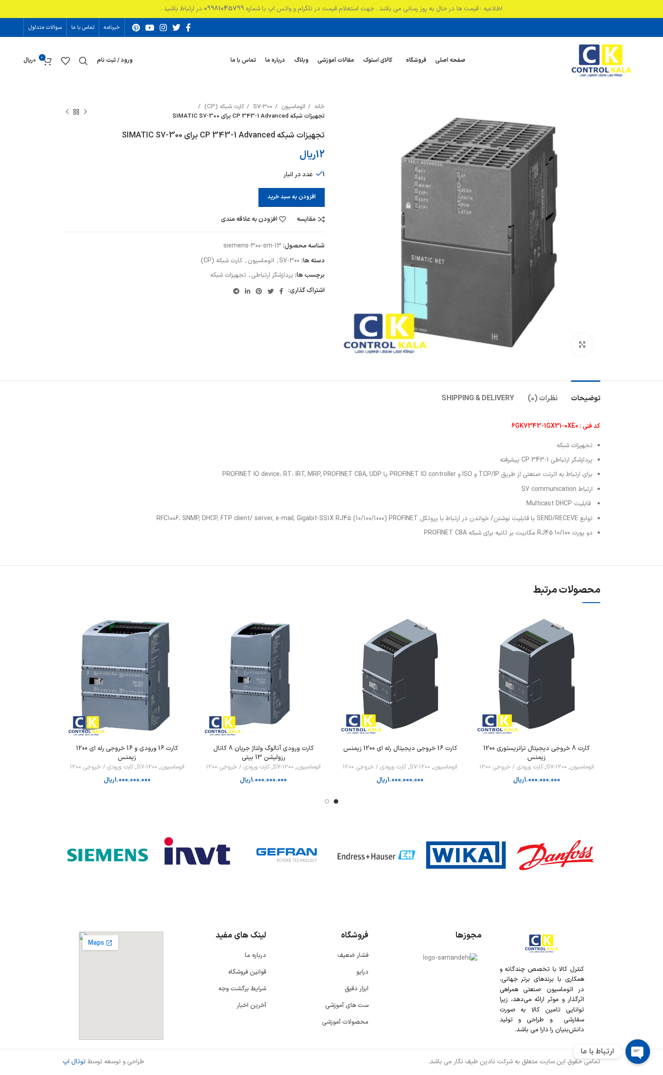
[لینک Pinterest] (136, 27)
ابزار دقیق (356, 988)
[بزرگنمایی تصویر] (582, 344)
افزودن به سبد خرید (291, 196)
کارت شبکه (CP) (223, 106)
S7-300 (261, 106)
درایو (362, 972)
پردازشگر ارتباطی (272, 275)
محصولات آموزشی (345, 1022)
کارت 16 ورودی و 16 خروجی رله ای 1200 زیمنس (127, 753)
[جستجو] (83, 61)
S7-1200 (556, 767)
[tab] (585, 394)
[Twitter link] (176, 27)
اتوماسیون (292, 106)
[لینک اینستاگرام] (163, 27)
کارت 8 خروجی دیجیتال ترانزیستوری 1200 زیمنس (536, 753)
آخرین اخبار (251, 1005)
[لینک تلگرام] (236, 291)
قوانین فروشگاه (247, 972)
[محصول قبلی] (85, 111)
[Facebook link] (188, 27)
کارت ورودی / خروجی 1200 (511, 767)
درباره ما (255, 955)
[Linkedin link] (247, 291)
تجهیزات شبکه (228, 275)
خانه (319, 106)
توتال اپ (74, 1061)
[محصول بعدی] (67, 111)
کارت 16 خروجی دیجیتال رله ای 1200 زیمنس (400, 748)
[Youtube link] (150, 27)
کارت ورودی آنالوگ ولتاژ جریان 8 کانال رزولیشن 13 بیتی (263, 753)
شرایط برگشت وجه (242, 988)
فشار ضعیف (352, 955)
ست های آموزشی (346, 1005)
